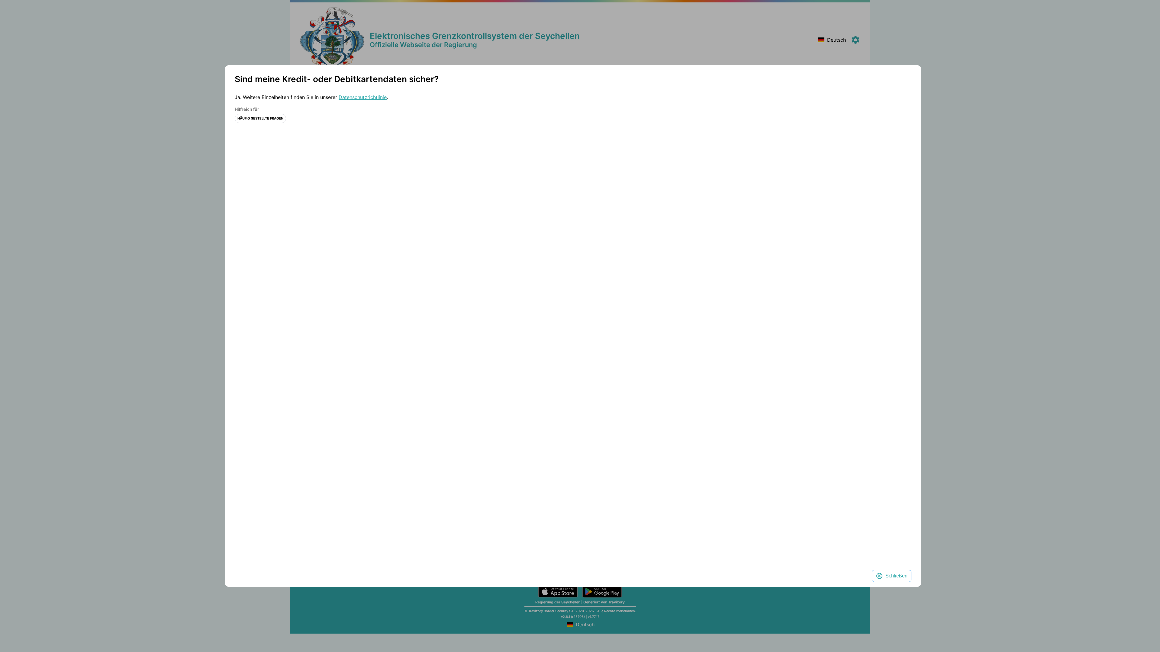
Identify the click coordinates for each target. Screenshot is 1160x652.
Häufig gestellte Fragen (260, 118)
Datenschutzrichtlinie (363, 97)
